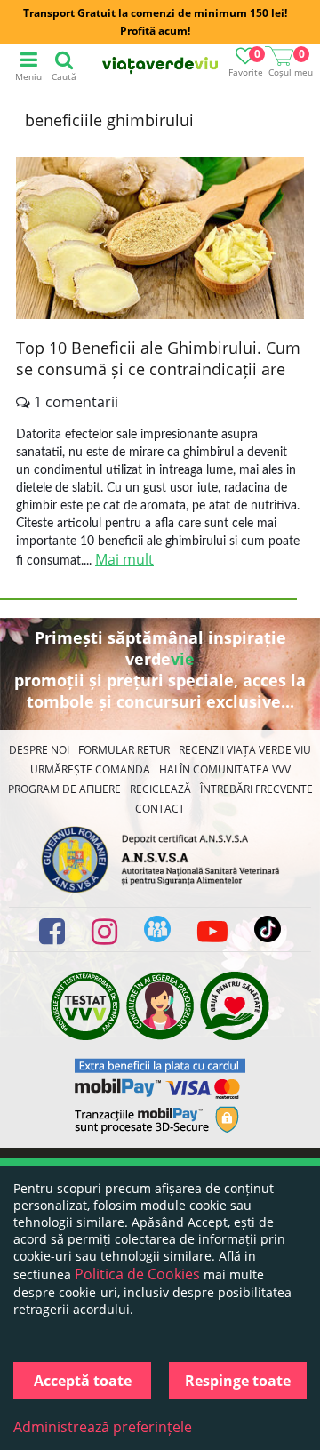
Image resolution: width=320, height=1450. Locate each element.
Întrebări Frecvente (256, 789)
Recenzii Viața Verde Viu (245, 749)
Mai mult (124, 559)
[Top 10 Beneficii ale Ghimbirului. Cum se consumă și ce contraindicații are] (160, 240)
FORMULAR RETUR (124, 749)
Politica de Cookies (137, 1274)
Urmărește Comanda (90, 769)
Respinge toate (238, 1380)
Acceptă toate (83, 1380)
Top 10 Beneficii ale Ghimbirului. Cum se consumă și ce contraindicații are (158, 358)
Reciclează (160, 789)
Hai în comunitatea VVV (225, 769)
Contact (160, 808)
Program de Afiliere (64, 789)
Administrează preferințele (102, 1427)
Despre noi (39, 749)
